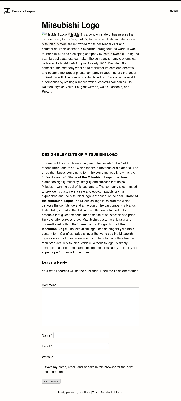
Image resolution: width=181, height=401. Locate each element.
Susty (104, 392)
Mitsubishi (75, 34)
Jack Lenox (116, 392)
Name (47, 335)
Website (47, 357)
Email (47, 346)
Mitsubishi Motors (54, 44)
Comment (50, 285)
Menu (174, 11)
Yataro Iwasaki (113, 53)
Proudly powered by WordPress (74, 392)
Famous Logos (23, 11)
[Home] (7, 13)
